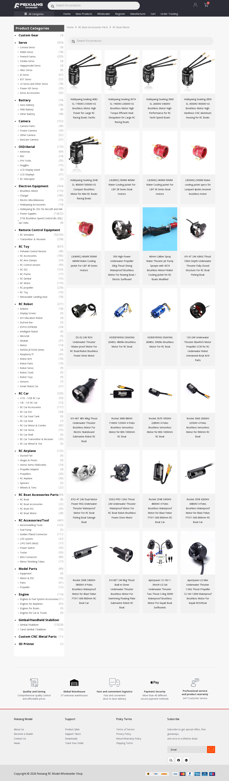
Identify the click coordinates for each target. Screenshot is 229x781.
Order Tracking (169, 13)
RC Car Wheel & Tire (31, 443)
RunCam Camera (29, 139)
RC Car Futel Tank (29, 416)
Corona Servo (27, 47)
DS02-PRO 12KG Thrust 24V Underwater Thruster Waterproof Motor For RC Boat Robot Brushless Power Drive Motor (122, 508)
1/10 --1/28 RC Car (30, 398)
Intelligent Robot (29, 331)
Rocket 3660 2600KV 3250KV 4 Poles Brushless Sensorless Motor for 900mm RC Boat (198, 427)
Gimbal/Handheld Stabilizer (39, 620)
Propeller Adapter (29, 469)
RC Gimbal (25, 278)
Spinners (24, 483)
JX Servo (24, 74)
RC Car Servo (27, 430)
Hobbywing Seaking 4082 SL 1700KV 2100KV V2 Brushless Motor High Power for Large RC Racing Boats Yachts (84, 108)
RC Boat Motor (28, 513)
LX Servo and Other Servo (34, 83)
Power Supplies (28, 213)
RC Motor (25, 283)
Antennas (25, 151)
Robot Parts (26, 363)
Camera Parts (27, 126)
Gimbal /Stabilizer (29, 624)
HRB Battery (27, 109)
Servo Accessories (30, 92)
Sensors (24, 381)
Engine (24, 594)
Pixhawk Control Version (33, 251)
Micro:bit (24, 336)
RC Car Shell (26, 434)
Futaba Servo (27, 61)
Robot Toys (26, 377)
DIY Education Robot (31, 318)
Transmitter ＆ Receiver (33, 239)
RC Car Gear (26, 420)
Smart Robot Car (29, 386)
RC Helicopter (27, 179)
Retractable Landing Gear (33, 296)
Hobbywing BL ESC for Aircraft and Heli (41, 209)
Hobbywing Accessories (33, 204)
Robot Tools (27, 372)
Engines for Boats (29, 608)
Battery (25, 100)
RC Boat (24, 499)
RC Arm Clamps (28, 260)
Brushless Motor (29, 190)
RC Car (24, 393)
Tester (23, 552)
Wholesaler (103, 13)
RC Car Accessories (30, 407)
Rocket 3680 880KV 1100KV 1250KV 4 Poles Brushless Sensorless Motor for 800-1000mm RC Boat (122, 427)
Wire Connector (28, 557)
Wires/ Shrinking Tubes (32, 561)
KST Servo (25, 79)
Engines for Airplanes (31, 603)
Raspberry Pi (27, 354)
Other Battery (27, 114)
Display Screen (28, 313)
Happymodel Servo (30, 65)
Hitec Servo (26, 70)
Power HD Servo (29, 88)
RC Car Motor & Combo (33, 425)
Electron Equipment (33, 186)
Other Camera (27, 135)
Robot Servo (27, 368)
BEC (22, 156)
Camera (24, 121)
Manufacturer (138, 13)
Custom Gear (28, 35)
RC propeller (26, 287)
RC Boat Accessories (31, 504)
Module (24, 340)
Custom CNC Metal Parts (37, 636)
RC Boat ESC (27, 508)
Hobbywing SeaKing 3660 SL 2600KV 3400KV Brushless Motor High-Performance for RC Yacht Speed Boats (160, 108)
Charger (24, 195)
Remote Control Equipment (39, 230)
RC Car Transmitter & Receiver (36, 439)
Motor (23, 345)
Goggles (24, 165)
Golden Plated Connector (33, 534)
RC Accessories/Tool (34, 520)
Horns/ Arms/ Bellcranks (33, 464)
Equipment (26, 573)
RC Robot (26, 304)
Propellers (25, 473)
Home (67, 13)
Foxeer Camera (28, 130)
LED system (26, 538)
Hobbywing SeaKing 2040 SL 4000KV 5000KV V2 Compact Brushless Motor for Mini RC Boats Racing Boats (84, 189)
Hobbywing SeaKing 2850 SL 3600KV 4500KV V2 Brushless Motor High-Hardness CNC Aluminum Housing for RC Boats (198, 108)
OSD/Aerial (27, 147)
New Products (84, 13)
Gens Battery (27, 104)
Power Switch (27, 547)
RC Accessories (28, 255)
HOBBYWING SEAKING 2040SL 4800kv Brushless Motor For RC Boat (122, 342)
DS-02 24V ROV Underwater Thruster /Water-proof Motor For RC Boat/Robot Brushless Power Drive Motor (84, 346)
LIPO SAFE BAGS (29, 543)
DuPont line (26, 322)
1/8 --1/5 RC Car (28, 402)
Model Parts (28, 569)
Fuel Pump (26, 529)
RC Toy (24, 246)
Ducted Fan (26, 455)
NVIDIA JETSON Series (32, 349)
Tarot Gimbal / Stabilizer (33, 629)
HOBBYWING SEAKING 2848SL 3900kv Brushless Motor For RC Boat (160, 342)
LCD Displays (27, 174)
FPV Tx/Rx (25, 160)
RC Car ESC (26, 411)
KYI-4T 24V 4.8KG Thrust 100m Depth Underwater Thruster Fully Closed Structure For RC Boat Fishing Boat (197, 265)
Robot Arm (26, 358)
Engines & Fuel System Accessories (39, 599)
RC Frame (25, 274)
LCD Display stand (30, 169)
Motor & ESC (27, 578)
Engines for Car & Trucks (33, 612)
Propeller (25, 587)
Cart (153, 13)
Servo (23, 43)
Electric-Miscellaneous (32, 200)
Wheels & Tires (28, 487)
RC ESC (24, 269)
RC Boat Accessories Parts (38, 495)
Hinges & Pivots (28, 460)
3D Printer (26, 644)
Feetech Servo (28, 56)
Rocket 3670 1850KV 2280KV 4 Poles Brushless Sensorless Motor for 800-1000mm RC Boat (160, 427)
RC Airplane (27, 451)
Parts (23, 582)
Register (120, 13)
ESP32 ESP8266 (28, 327)
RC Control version (30, 264)
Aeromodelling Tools (31, 525)
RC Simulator (27, 234)
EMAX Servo (26, 52)
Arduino (24, 308)
